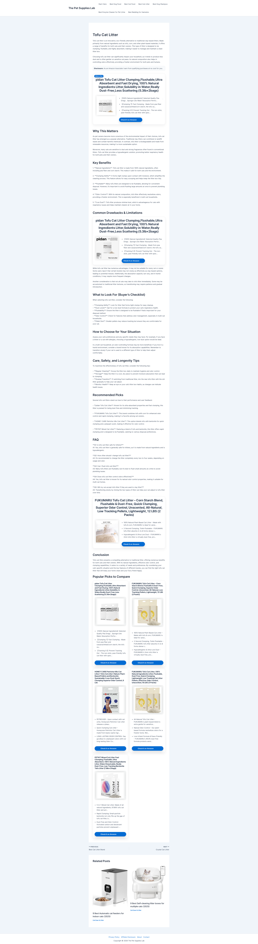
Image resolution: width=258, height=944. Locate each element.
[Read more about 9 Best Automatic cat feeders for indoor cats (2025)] (110, 888)
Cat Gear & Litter (98, 920)
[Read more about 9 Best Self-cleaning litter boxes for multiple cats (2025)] (147, 883)
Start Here (103, 4)
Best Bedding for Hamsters (138, 12)
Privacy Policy (114, 937)
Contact (146, 937)
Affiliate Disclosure (128, 937)
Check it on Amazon (129, 120)
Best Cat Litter (144, 4)
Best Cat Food (129, 4)
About (139, 937)
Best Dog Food (115, 4)
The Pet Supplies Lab (82, 8)
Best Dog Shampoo (160, 4)
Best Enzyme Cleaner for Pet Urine (112, 12)
